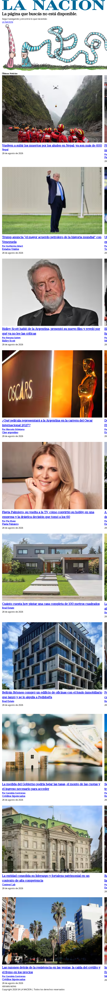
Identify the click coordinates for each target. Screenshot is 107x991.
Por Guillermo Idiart (12, 246)
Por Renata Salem (11, 337)
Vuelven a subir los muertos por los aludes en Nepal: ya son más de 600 (52, 145)
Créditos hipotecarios (13, 796)
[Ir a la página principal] (53, 9)
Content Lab (8, 885)
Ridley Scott (8, 341)
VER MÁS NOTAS (9, 986)
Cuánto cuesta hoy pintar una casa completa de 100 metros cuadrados (51, 604)
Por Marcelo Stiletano (13, 429)
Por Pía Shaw (9, 521)
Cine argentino (10, 432)
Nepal (5, 150)
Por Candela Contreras (13, 793)
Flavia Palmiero (10, 524)
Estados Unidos (10, 249)
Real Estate (8, 608)
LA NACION (7, 22)
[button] (52, 109)
